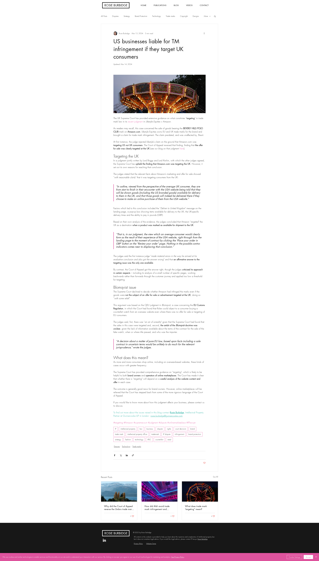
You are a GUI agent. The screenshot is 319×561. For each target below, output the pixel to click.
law (141, 429)
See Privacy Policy (177, 557)
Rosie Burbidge (203, 539)
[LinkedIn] (104, 540)
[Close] (316, 557)
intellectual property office (137, 434)
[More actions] (204, 33)
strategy (118, 439)
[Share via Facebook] (114, 455)
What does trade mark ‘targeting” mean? (196, 508)
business (150, 429)
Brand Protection (141, 16)
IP (115, 429)
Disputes (115, 16)
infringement (179, 434)
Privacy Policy (138, 543)
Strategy (127, 16)
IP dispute (166, 434)
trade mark (119, 434)
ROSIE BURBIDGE (115, 5)
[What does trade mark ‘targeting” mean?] (200, 491)
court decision (180, 429)
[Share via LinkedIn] (127, 455)
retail (169, 439)
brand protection (194, 434)
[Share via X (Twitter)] (121, 455)
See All (215, 477)
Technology (156, 16)
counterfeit (159, 439)
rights (169, 429)
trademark (155, 434)
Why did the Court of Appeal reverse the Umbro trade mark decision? (118, 508)
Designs (196, 16)
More (206, 16)
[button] (215, 16)
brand (192, 429)
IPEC (149, 439)
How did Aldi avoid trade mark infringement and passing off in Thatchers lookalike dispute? (157, 508)
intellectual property (127, 429)
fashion (128, 439)
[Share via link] (133, 455)
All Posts (104, 16)
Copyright (184, 16)
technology (139, 439)
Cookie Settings (294, 557)
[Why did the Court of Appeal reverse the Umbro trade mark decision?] (119, 491)
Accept (308, 557)
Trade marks (170, 16)
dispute (160, 429)
